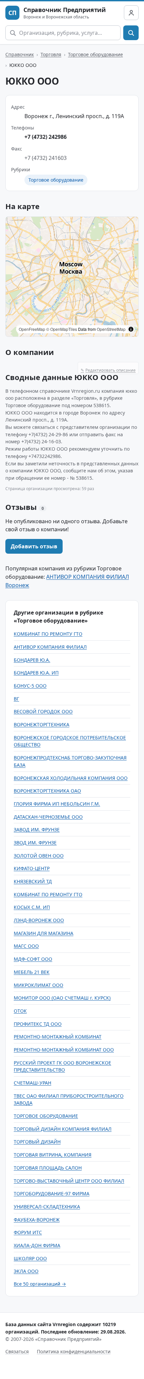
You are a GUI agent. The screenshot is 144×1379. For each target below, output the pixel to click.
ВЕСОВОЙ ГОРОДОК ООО (43, 711)
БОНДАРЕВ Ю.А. (32, 660)
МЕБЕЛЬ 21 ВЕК (32, 972)
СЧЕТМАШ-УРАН (32, 1083)
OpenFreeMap (32, 329)
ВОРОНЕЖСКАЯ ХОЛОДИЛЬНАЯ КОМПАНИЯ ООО (71, 778)
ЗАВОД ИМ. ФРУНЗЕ (37, 829)
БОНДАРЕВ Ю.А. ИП (36, 672)
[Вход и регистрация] (131, 12)
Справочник (19, 54)
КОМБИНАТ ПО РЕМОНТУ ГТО (48, 634)
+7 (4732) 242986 (45, 137)
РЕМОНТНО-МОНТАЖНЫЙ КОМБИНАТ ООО (64, 1049)
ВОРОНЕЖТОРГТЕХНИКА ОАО (47, 791)
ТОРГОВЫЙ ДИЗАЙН (37, 1141)
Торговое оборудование (95, 54)
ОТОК (20, 1011)
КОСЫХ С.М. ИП (32, 907)
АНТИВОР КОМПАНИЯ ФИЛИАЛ (50, 647)
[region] (72, 277)
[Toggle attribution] (131, 329)
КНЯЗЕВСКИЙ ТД (33, 881)
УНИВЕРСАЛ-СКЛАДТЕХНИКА (47, 1206)
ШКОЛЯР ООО (30, 1258)
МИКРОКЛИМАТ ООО (38, 985)
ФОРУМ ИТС (28, 1232)
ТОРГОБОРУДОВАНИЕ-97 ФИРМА (51, 1193)
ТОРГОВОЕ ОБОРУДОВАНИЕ (46, 1116)
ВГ (16, 699)
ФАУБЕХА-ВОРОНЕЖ (37, 1219)
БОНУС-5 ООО (30, 685)
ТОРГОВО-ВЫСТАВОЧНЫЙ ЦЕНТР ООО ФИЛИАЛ (69, 1181)
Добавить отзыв (34, 546)
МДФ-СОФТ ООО (33, 959)
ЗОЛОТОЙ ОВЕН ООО (39, 855)
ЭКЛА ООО (26, 1271)
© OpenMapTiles (61, 329)
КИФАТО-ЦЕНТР (32, 868)
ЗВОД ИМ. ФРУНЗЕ (35, 842)
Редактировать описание (108, 370)
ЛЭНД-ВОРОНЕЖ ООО (39, 920)
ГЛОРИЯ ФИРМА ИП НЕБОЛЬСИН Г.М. (57, 804)
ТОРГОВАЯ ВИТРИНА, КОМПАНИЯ (52, 1155)
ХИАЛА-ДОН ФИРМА (37, 1245)
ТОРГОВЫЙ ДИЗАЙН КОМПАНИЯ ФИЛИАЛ (63, 1129)
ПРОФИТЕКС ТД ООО (38, 1024)
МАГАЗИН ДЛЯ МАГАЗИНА (43, 933)
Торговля (51, 54)
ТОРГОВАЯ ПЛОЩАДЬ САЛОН (48, 1168)
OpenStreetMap (111, 329)
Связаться (17, 1351)
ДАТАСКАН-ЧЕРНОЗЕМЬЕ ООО (48, 817)
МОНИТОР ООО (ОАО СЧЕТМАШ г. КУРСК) (62, 998)
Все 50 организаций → (40, 1284)
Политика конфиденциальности (74, 1351)
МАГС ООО (26, 946)
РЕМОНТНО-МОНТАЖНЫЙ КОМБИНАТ (57, 1036)
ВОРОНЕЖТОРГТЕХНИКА (41, 724)
